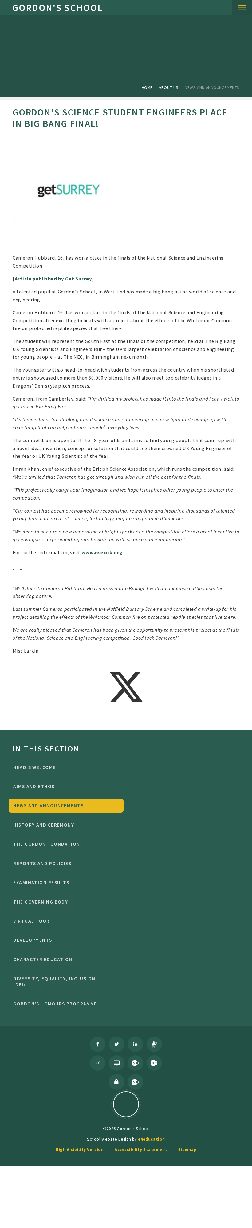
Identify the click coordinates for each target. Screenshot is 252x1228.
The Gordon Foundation (46, 844)
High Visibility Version (80, 1149)
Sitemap (187, 1149)
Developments (32, 940)
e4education (151, 1139)
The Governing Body (40, 902)
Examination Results (41, 882)
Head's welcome (34, 767)
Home (147, 87)
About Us (169, 87)
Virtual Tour (31, 921)
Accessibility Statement (141, 1149)
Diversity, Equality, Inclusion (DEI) (54, 981)
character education (42, 959)
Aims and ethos (33, 786)
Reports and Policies (42, 863)
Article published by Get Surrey (53, 279)
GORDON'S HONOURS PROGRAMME (55, 1004)
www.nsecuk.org (102, 552)
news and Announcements (212, 87)
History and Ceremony (43, 825)
